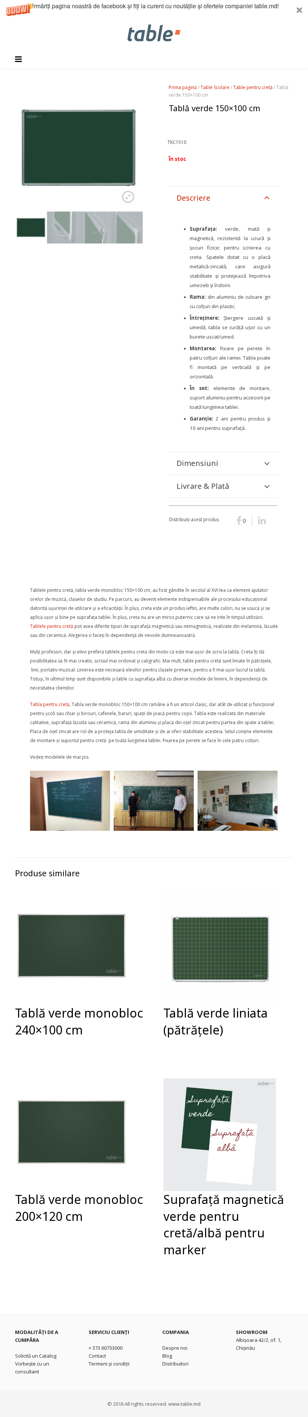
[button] (154, 10)
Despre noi (174, 1347)
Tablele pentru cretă (51, 626)
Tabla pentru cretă (49, 704)
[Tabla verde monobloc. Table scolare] (154, 801)
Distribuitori (175, 1363)
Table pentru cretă (253, 87)
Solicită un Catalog (35, 1355)
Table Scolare (215, 87)
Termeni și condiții (109, 1363)
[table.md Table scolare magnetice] (237, 801)
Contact (97, 1355)
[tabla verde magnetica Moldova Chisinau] (70, 801)
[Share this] (259, 520)
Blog (167, 1355)
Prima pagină (183, 87)
